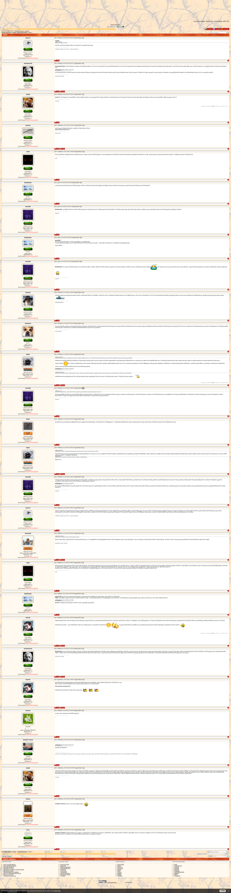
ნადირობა (14, 32)
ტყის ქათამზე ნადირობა (10, 865)
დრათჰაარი (64, 872)
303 (83, 94)
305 (84, 151)
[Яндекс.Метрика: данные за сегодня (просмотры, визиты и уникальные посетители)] (112, 882)
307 (81, 206)
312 (83, 354)
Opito (176, 864)
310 (83, 292)
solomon (28, 799)
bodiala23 (177, 876)
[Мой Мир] (123, 26)
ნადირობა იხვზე (65, 864)
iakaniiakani (28, 323)
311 (83, 323)
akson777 (27, 38)
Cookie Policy (57, 890)
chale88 (28, 94)
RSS (228, 21)
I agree (222, 890)
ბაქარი (28, 354)
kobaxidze (28, 292)
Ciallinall (177, 867)
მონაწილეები (209, 21)
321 (83, 617)
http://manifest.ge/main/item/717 (63, 686)
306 (81, 182)
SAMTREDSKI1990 (179, 872)
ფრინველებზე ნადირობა (22, 32)
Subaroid (177, 868)
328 (84, 829)
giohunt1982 (26, 31)
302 (83, 63)
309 (81, 261)
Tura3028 (177, 870)
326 (84, 768)
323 (83, 679)
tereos (28, 829)
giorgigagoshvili (28, 63)
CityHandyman (178, 865)
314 (83, 419)
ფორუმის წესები (218, 21)
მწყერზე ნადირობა (9, 870)
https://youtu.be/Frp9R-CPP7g (62, 129)
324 (83, 710)
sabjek (28, 151)
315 (83, 447)
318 (83, 533)
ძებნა (224, 21)
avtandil (120, 873)
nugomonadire (21, 31)
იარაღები (63, 865)
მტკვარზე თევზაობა (9, 867)
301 (83, 38)
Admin (119, 865)
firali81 (28, 419)
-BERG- (120, 874)
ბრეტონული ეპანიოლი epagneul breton (14, 869)
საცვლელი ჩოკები (8, 874)
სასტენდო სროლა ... (9, 868)
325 (84, 739)
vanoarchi (27, 125)
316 (83, 477)
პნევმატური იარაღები (10, 876)
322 (83, 648)
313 (83, 388)
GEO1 (176, 874)
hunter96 (28, 617)
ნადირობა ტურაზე (65, 874)
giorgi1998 (28, 206)
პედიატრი (120, 868)
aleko (119, 870)
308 (81, 237)
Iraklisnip (177, 869)
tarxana (119, 869)
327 (84, 799)
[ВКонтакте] (118, 26)
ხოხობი (29, 32)
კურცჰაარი (64, 870)
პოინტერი (63, 869)
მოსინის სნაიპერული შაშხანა (11, 872)
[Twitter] (119, 26)
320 (83, 593)
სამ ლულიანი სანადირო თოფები (12, 873)
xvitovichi (27, 710)
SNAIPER (16, 31)
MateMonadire (28, 182)
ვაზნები (63, 876)
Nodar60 (177, 873)
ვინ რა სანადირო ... (66, 873)
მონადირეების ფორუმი (6, 32)
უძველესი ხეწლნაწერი (10, 864)
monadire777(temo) (28, 739)
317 (83, 507)
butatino (120, 876)
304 (84, 125)
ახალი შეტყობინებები (199, 21)
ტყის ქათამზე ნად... (66, 868)
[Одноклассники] (121, 26)
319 (83, 562)
